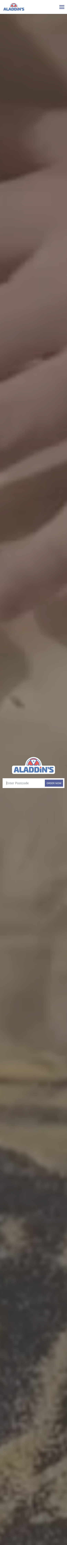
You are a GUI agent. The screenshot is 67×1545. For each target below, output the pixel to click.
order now (54, 783)
